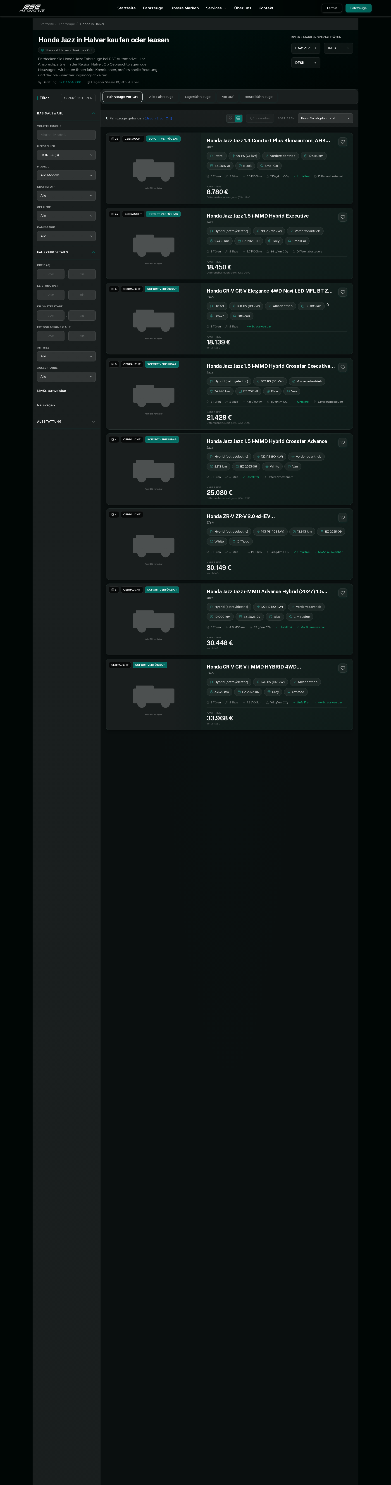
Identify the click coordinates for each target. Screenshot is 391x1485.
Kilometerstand (50, 306)
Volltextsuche (49, 126)
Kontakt (266, 8)
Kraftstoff (46, 186)
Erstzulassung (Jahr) (54, 326)
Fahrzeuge (153, 8)
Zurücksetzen (80, 98)
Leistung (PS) (47, 285)
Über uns (242, 8)
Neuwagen (46, 405)
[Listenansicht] (238, 118)
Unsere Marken (184, 8)
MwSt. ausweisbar (51, 390)
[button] (217, 8)
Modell (43, 166)
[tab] (123, 97)
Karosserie (46, 227)
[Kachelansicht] (230, 118)
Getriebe (44, 206)
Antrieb (43, 347)
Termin (332, 8)
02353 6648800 (70, 82)
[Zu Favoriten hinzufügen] (342, 141)
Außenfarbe (47, 367)
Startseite (126, 8)
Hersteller (46, 146)
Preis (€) (43, 264)
